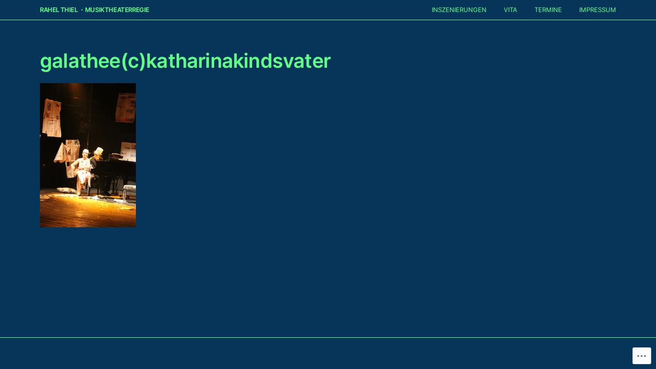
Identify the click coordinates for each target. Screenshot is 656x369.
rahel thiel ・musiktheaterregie (94, 9)
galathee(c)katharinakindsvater (185, 61)
